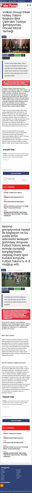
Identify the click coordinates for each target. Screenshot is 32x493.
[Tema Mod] (30, 5)
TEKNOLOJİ (18, 476)
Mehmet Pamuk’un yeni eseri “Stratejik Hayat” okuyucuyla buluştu (16, 207)
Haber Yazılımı (28, 491)
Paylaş (5, 55)
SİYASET (3, 476)
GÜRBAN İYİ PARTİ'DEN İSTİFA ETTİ (14, 197)
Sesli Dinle (6, 58)
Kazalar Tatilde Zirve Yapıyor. (13, 192)
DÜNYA (18, 474)
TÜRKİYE (3, 470)
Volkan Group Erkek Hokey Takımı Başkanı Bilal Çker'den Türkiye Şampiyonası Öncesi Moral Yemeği (16, 83)
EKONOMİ (18, 472)
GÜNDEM (3, 472)
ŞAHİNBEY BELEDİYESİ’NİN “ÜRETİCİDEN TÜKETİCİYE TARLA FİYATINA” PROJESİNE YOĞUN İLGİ (16, 214)
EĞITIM (2, 480)
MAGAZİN (18, 470)
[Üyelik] (31, 1)
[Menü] (27, 5)
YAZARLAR (4, 1)
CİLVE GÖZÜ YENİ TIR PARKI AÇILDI (14, 201)
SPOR (4, 37)
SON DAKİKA (13, 1)
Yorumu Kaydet (16, 173)
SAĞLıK (2, 478)
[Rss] (1, 485)
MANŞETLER (22, 1)
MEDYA (18, 478)
